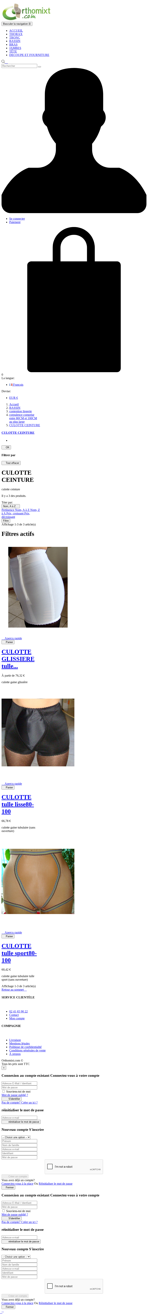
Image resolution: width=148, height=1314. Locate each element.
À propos (15, 1054)
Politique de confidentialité (25, 1047)
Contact (14, 1015)
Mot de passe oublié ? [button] (15, 1095)
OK (6, 447)
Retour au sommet (14, 989)
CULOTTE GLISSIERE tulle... (18, 658)
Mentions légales (19, 1043)
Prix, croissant (15, 513)
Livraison (15, 1040)
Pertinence (8, 510)
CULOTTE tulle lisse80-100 (18, 804)
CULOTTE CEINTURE (18, 432)
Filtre (6, 520)
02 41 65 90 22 (18, 1011)
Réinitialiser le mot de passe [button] (55, 1183)
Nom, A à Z (10, 506)
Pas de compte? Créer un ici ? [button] (20, 1102)
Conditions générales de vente (27, 1050)
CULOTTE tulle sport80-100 (19, 953)
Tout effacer (11, 463)
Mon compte (17, 1018)
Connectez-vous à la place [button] (17, 1183)
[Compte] (74, 212)
